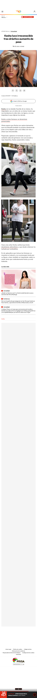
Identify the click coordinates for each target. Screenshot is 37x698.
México (4, 17)
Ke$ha (3, 319)
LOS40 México (18, 11)
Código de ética (27, 649)
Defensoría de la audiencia (18, 651)
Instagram (16, 635)
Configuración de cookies (28, 652)
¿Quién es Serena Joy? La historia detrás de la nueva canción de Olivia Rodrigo (17, 293)
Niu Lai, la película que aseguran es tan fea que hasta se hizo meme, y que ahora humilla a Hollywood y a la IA (18, 301)
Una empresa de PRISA (18, 660)
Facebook (12, 90)
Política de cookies (17, 649)
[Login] (34, 11)
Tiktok (10, 635)
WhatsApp (20, 90)
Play (35, 695)
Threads (27, 635)
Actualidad (14, 31)
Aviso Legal (8, 649)
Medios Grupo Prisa (18, 664)
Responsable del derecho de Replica (11, 652)
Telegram (24, 90)
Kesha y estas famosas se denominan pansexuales (14, 120)
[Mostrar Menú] (2, 11)
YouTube (13, 635)
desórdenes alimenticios (9, 247)
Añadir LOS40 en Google (20, 101)
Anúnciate (18, 654)
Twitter (16, 90)
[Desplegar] (18, 689)
